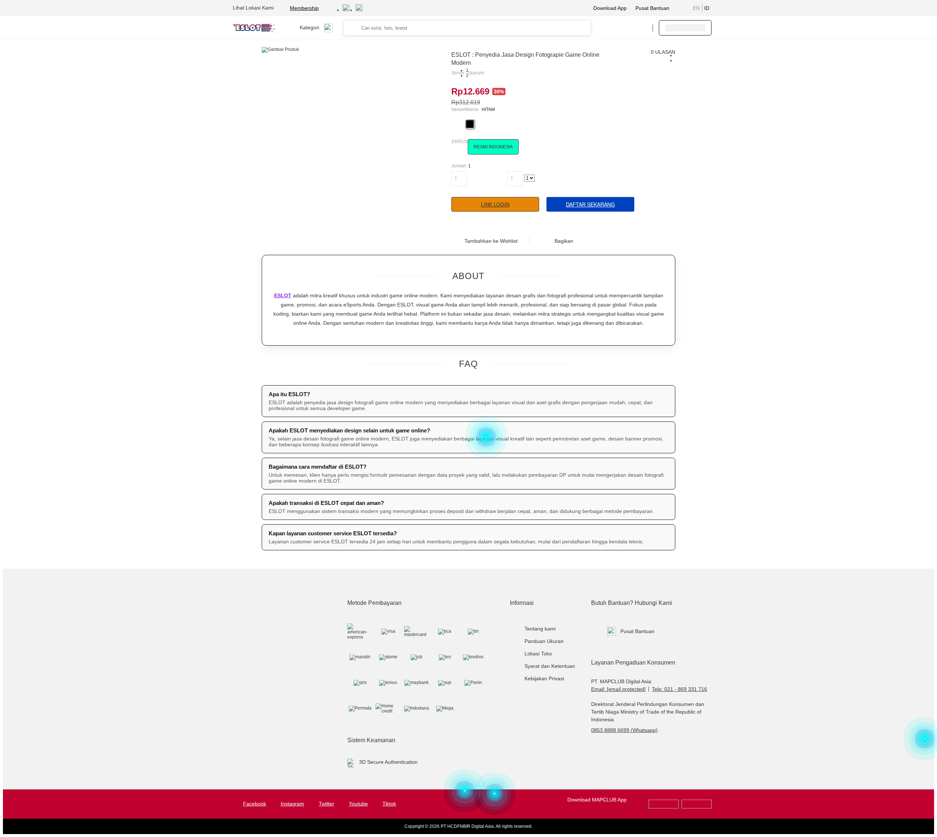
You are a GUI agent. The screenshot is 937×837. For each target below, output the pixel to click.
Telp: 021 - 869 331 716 (679, 689)
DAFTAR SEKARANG (590, 204)
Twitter (326, 804)
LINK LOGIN (495, 204)
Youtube (358, 804)
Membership (304, 8)
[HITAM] (470, 124)
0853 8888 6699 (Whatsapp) (624, 730)
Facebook (254, 804)
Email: (618, 689)
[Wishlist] (610, 28)
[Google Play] (664, 807)
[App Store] (697, 807)
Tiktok (389, 804)
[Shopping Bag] (624, 28)
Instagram (292, 804)
